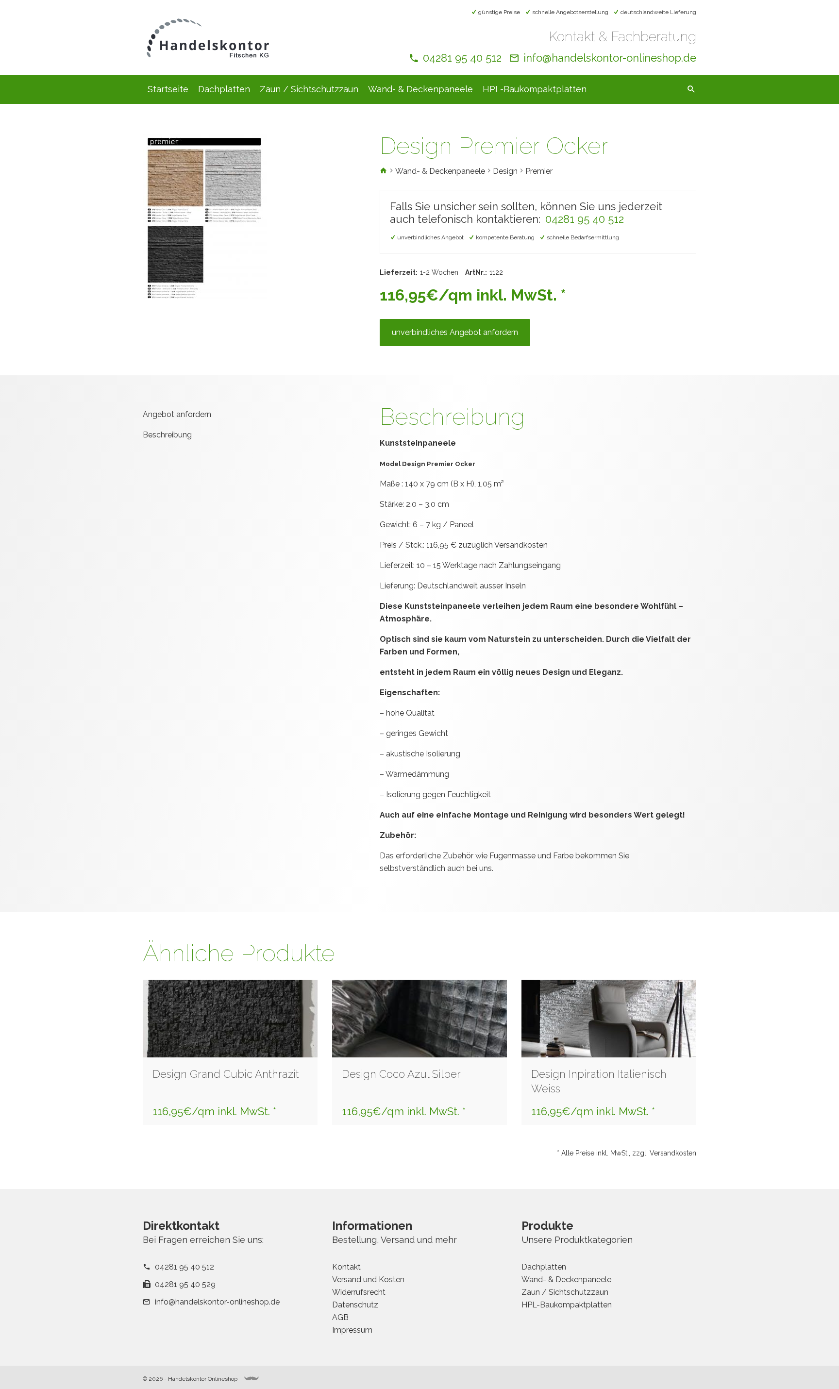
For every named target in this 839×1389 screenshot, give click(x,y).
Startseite (168, 89)
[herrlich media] (251, 1378)
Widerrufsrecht (359, 1292)
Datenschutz (355, 1304)
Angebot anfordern (177, 414)
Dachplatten (224, 89)
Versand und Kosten (368, 1279)
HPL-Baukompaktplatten (535, 89)
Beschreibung (167, 434)
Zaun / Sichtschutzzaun (309, 89)
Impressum (352, 1330)
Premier (539, 171)
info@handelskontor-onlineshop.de (609, 57)
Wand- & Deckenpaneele (420, 89)
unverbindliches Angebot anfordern (455, 332)
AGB (340, 1317)
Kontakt (346, 1267)
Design (505, 171)
